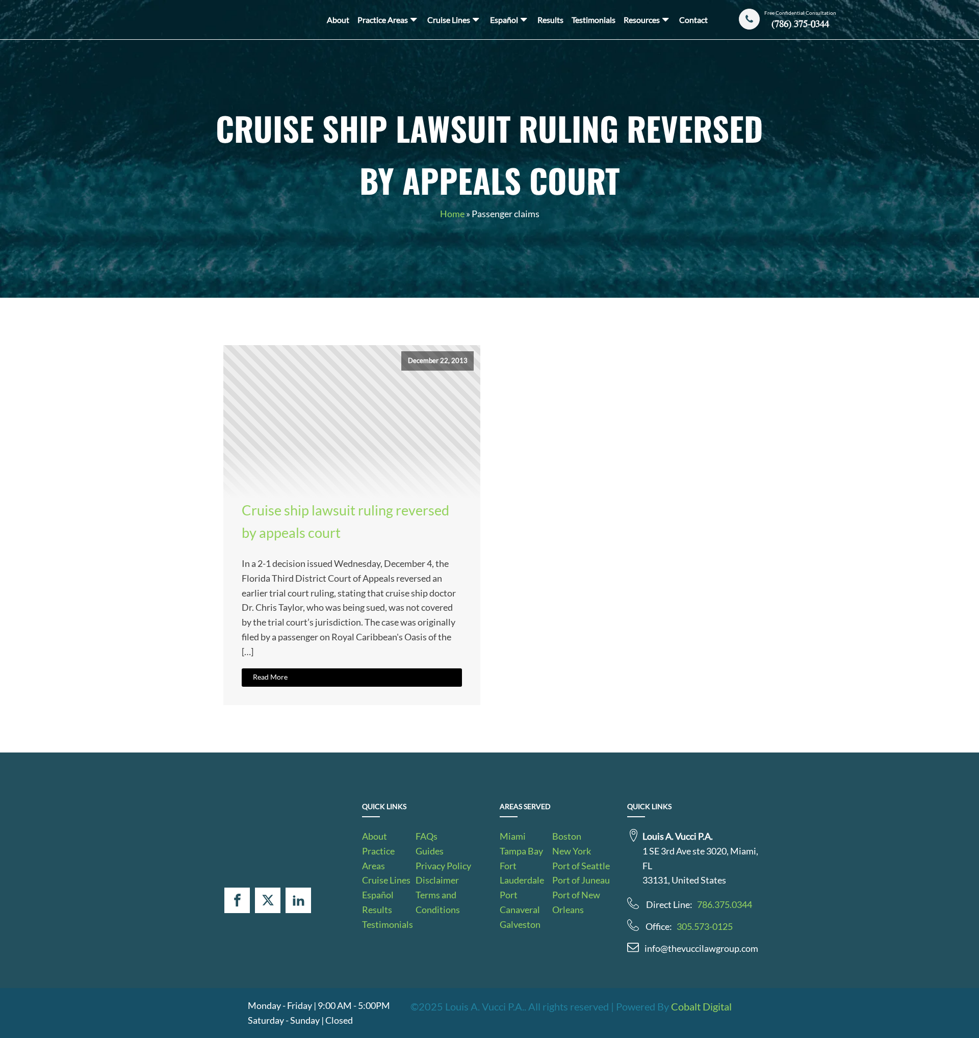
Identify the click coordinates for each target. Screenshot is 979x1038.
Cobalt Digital (701, 1006)
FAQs (426, 836)
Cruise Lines (448, 19)
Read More (270, 676)
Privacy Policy (443, 865)
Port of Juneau (581, 880)
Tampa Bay (521, 851)
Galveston (520, 924)
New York (571, 851)
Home (452, 213)
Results (550, 19)
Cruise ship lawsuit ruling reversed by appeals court (345, 521)
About (338, 19)
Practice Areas (382, 19)
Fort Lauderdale (522, 873)
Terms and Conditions (438, 902)
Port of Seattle (581, 865)
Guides (430, 851)
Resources (642, 19)
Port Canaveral (520, 902)
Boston (566, 836)
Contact (693, 19)
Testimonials (593, 19)
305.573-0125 (705, 926)
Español (504, 19)
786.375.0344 (724, 904)
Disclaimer (437, 880)
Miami (513, 836)
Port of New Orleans (576, 902)
